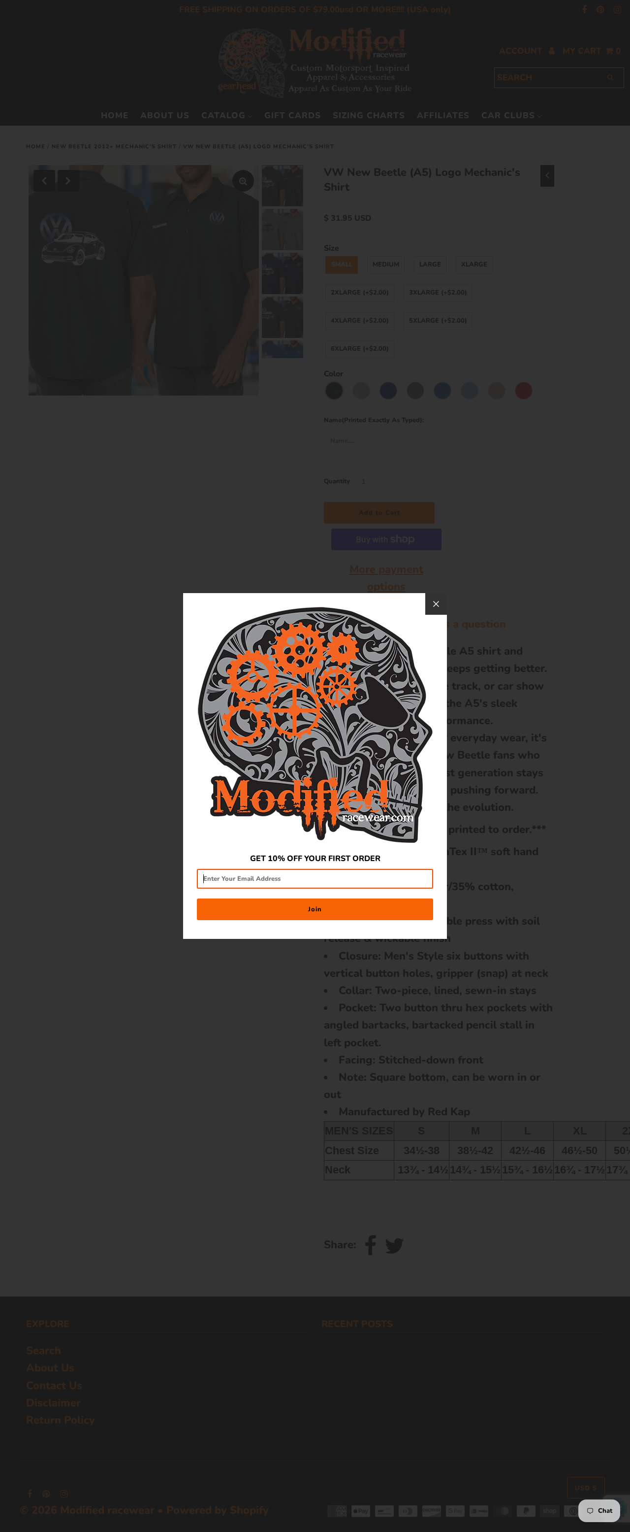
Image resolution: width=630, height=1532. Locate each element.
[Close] (436, 604)
